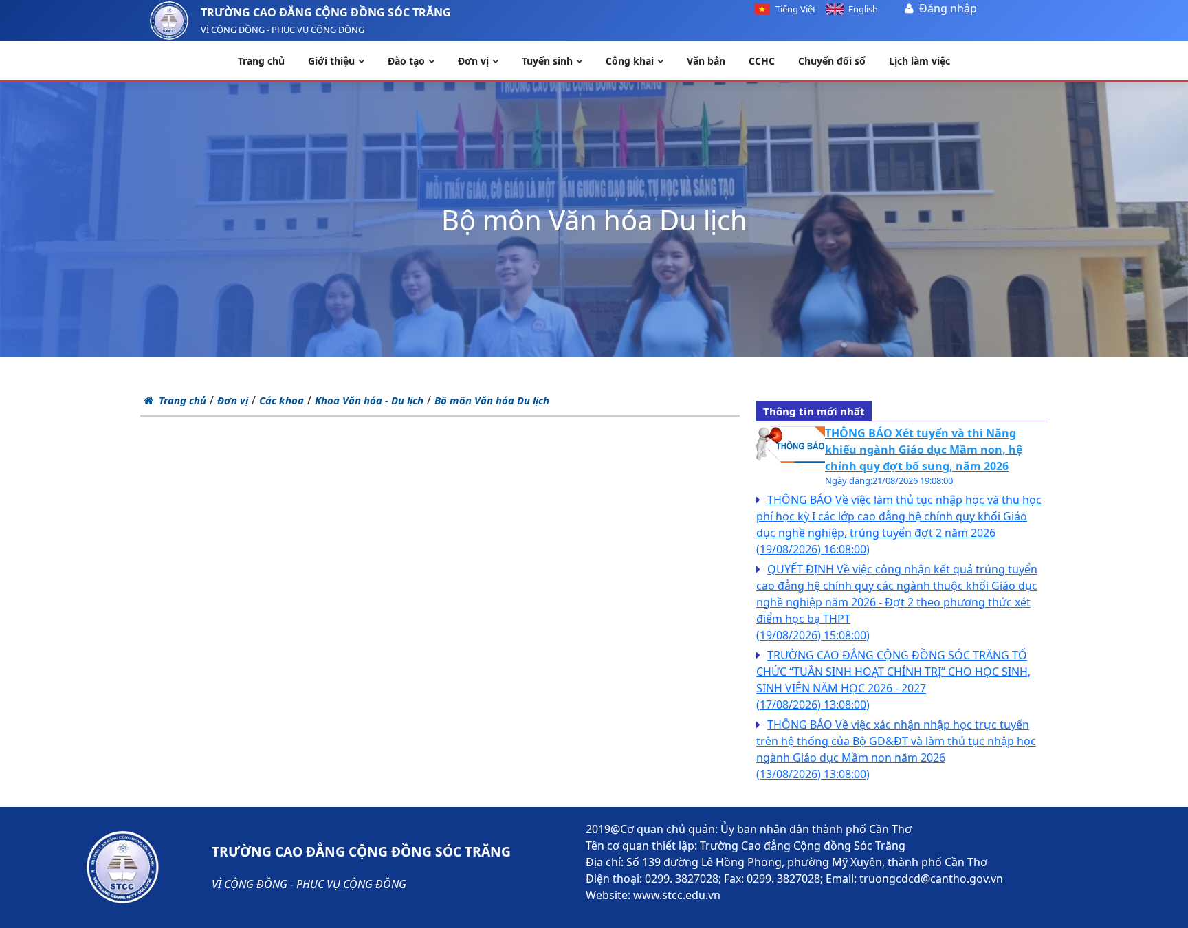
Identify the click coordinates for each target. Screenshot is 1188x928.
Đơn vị (232, 400)
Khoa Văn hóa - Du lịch (369, 400)
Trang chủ (182, 400)
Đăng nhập (948, 8)
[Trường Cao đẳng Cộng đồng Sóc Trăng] (169, 20)
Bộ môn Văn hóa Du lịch (491, 400)
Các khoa (281, 400)
